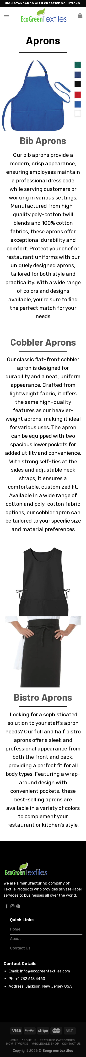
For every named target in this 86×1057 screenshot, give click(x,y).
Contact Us (71, 1043)
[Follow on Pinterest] (18, 906)
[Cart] (80, 15)
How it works (17, 1043)
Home (14, 1040)
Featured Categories (57, 1040)
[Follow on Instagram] (12, 906)
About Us (29, 1040)
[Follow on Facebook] (6, 906)
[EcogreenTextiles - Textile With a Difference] (43, 15)
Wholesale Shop (45, 1043)
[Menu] (6, 15)
